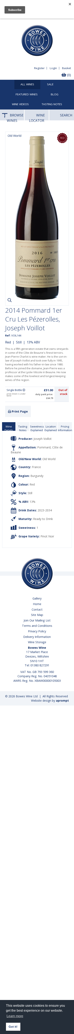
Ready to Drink (43, 519)
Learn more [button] (15, 1016)
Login (53, 68)
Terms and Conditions (37, 626)
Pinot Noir (47, 536)
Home (37, 604)
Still (19, 342)
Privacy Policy (37, 631)
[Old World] (37, 299)
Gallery (37, 598)
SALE (50, 84)
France (36, 467)
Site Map (37, 615)
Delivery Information (37, 637)
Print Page (19, 411)
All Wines (27, 84)
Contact (37, 609)
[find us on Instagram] (20, 21)
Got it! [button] (13, 1026)
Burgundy (36, 476)
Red (8, 342)
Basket (66, 68)
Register (39, 68)
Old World (49, 459)
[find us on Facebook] (5, 21)
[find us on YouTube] (13, 21)
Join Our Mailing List (37, 620)
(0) (68, 75)
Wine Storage (37, 642)
